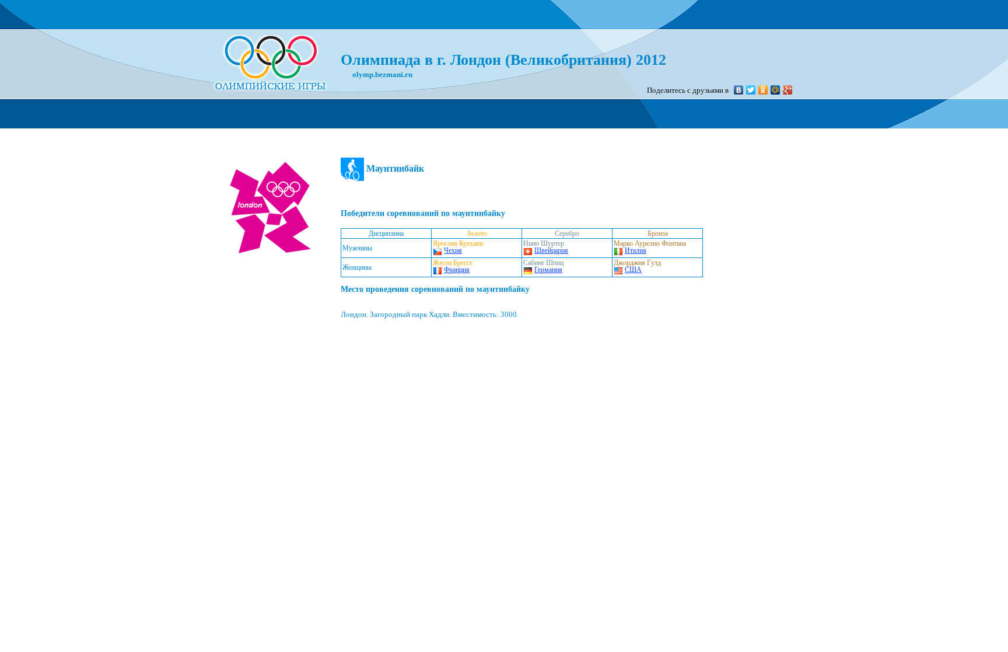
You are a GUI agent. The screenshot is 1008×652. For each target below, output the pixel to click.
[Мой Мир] (775, 89)
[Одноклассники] (763, 89)
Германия (548, 270)
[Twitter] (751, 89)
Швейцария (551, 250)
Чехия (453, 250)
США (633, 270)
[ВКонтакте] (739, 89)
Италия (635, 250)
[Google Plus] (788, 89)
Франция (457, 270)
